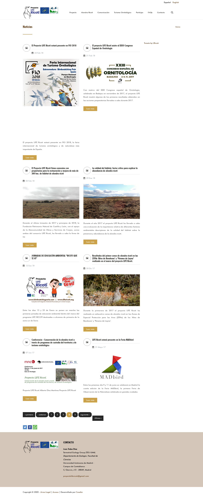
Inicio (178, 27)
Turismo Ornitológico (122, 12)
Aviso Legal (45, 492)
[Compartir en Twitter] (25, 427)
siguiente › (85, 415)
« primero (29, 415)
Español (167, 2)
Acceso (56, 492)
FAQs (150, 12)
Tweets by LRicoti (151, 43)
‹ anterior (42, 415)
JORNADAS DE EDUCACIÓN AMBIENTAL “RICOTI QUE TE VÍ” (54, 257)
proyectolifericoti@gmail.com (76, 476)
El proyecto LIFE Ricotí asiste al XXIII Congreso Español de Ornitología (112, 47)
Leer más (30, 157)
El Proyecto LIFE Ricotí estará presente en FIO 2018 (54, 45)
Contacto (161, 12)
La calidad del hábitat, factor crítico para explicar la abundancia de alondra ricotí (115, 169)
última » (97, 418)
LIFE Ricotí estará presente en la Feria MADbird (113, 339)
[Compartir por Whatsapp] (35, 427)
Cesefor (79, 492)
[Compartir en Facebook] (30, 427)
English (176, 2)
